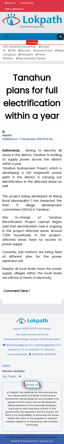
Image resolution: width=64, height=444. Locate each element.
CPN (13, 50)
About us (10, 2)
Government (43, 50)
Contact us (26, 2)
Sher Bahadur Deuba (32, 58)
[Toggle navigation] (6, 37)
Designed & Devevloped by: (32, 441)
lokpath (7, 135)
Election (25, 50)
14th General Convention (19, 47)
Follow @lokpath (14, 9)
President (26, 54)
